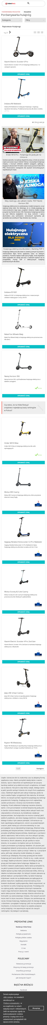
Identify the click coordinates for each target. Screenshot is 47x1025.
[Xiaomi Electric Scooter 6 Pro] (23, 47)
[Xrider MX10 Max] (23, 428)
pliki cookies (8, 997)
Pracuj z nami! (23, 952)
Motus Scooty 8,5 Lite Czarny (16, 591)
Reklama (23, 930)
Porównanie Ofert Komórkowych (23, 974)
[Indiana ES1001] (23, 277)
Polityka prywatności (23, 934)
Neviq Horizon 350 (12, 376)
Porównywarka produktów (11, 12)
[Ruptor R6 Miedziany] (23, 728)
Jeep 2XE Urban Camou (13, 693)
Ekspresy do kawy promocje (23, 967)
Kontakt (23, 944)
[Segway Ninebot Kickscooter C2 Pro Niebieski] (23, 527)
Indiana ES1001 (10, 292)
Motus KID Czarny (11, 492)
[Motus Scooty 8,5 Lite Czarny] (23, 577)
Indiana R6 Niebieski (12, 103)
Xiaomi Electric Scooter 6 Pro (16, 61)
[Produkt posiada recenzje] (38, 387)
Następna (40, 768)
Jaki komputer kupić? (23, 978)
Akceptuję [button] (36, 1008)
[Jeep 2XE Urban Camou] (23, 678)
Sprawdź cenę (23, 74)
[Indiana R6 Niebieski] (23, 89)
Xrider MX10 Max (11, 443)
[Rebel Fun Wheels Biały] (23, 319)
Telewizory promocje (23, 964)
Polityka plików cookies (23, 938)
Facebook (23, 990)
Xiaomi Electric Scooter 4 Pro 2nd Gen (20, 641)
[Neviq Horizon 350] (23, 361)
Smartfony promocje (23, 971)
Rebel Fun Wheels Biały (13, 334)
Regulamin (24, 941)
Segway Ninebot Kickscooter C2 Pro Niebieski (23, 542)
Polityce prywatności (11, 1003)
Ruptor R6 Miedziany (13, 742)
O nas (23, 948)
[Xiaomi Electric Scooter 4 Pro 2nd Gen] (23, 626)
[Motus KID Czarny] (23, 477)
